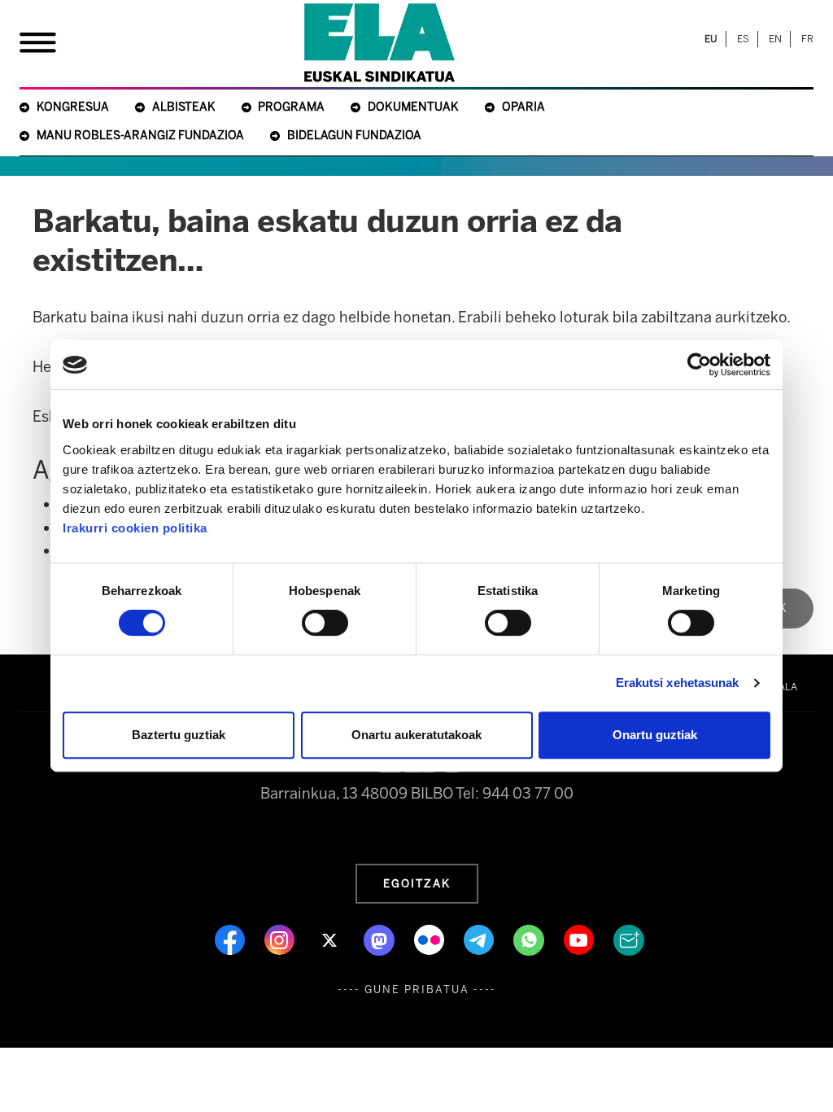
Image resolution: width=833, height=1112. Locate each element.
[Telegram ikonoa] (480, 939)
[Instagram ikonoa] (281, 939)
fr (807, 39)
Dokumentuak (413, 107)
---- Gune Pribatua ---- (417, 989)
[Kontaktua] (628, 939)
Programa (291, 107)
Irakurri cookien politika (135, 528)
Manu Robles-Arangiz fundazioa (140, 135)
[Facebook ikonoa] (231, 939)
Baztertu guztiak (178, 735)
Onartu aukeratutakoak (416, 735)
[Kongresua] (379, 42)
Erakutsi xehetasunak (677, 683)
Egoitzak (417, 883)
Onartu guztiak (655, 735)
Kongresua (73, 107)
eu (710, 39)
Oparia (523, 107)
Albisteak (184, 107)
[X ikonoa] (330, 939)
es (743, 39)
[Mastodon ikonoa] (380, 939)
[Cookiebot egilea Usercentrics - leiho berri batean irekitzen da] (699, 364)
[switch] (325, 623)
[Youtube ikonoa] (580, 939)
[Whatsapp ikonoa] (530, 939)
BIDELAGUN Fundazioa (354, 135)
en (775, 39)
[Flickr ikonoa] (431, 939)
